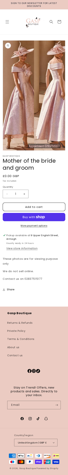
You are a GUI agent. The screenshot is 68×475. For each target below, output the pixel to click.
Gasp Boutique (27, 468)
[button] (7, 22)
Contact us (15, 355)
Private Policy (16, 331)
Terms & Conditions (20, 339)
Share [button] (11, 289)
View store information (22, 248)
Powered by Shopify (47, 468)
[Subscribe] (57, 405)
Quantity (8, 187)
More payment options (34, 225)
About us (13, 347)
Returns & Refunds (19, 323)
